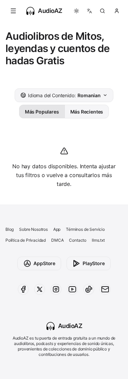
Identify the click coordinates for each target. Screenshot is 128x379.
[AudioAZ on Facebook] (23, 289)
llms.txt (98, 240)
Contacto (77, 240)
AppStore (44, 263)
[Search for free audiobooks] (102, 10)
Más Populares (42, 112)
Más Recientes (86, 112)
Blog (9, 229)
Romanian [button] (64, 95)
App (56, 229)
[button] (13, 11)
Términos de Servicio (85, 229)
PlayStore (93, 263)
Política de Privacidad (25, 240)
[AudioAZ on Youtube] (72, 289)
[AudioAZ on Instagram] (56, 289)
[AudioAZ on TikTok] (88, 289)
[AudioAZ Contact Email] (105, 289)
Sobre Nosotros (33, 229)
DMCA (57, 240)
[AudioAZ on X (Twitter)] (39, 289)
